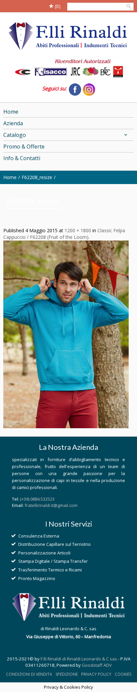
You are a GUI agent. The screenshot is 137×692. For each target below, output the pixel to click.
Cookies (123, 674)
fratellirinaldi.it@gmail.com (51, 505)
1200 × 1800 (78, 230)
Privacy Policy (96, 674)
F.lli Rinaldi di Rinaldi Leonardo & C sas (79, 659)
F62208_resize (37, 177)
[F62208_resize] (66, 334)
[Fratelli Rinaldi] (68, 36)
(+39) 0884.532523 (37, 499)
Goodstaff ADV (97, 665)
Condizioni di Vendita (29, 674)
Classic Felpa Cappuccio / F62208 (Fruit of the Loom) (64, 233)
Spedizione (67, 674)
